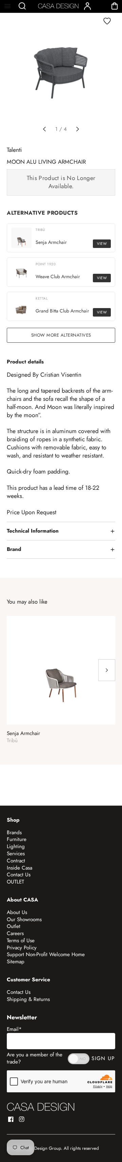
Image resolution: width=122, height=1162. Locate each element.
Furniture (16, 839)
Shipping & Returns (28, 999)
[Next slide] (77, 129)
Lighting (16, 846)
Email (14, 1029)
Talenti (14, 149)
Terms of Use (21, 940)
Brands (14, 832)
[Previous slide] (44, 129)
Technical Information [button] (33, 531)
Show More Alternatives (61, 335)
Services (16, 853)
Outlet (13, 926)
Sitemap (15, 961)
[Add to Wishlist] (107, 21)
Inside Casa (19, 868)
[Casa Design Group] (41, 1107)
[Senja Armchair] (61, 670)
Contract (16, 860)
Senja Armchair (23, 733)
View (102, 243)
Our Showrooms (24, 919)
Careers (15, 933)
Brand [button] (14, 549)
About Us (17, 912)
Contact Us (18, 874)
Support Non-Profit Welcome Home (46, 954)
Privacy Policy (22, 947)
